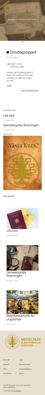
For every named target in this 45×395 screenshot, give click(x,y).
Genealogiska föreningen (21, 125)
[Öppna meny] (22, 42)
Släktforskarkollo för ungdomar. (21, 317)
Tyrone (11, 385)
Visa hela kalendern (29, 90)
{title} (9, 85)
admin (15, 57)
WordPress (17, 391)
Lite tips (9, 115)
